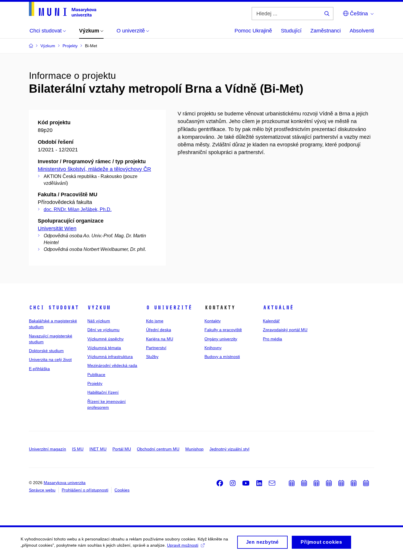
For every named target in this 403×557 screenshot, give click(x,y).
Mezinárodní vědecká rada (112, 365)
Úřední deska (158, 329)
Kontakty (212, 320)
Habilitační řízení (103, 392)
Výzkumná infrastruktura (110, 356)
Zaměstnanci (325, 31)
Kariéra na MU (159, 339)
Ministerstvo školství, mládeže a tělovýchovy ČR (94, 169)
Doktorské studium (46, 350)
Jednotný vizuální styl (229, 449)
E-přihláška (39, 368)
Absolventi (362, 31)
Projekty (94, 383)
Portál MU (121, 449)
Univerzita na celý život (50, 359)
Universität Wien (57, 228)
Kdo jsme (154, 320)
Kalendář (271, 320)
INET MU (98, 449)
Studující (291, 31)
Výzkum (98, 307)
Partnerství (156, 347)
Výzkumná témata (104, 347)
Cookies (122, 490)
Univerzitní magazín (47, 449)
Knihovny (213, 347)
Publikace (96, 374)
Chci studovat (54, 307)
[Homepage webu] (62, 9)
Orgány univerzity (220, 339)
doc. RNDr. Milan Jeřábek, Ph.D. (78, 209)
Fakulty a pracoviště (223, 329)
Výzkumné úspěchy (105, 339)
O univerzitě (169, 307)
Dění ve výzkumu (103, 329)
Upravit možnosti (182, 545)
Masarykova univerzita (65, 482)
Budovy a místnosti (222, 356)
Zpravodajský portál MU (285, 329)
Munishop (194, 449)
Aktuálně (278, 307)
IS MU (77, 449)
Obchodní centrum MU (158, 449)
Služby (152, 356)
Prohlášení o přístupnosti (85, 490)
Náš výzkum (98, 320)
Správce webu (42, 490)
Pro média (272, 339)
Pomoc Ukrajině (253, 31)
